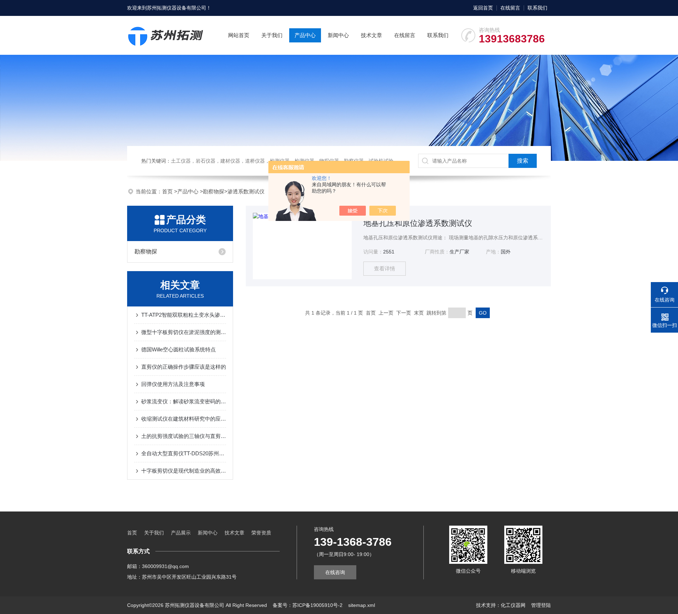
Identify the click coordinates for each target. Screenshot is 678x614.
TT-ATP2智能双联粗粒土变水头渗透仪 (183, 315)
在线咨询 (335, 572)
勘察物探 (213, 191)
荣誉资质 (261, 533)
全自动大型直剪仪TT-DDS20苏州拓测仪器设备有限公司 (183, 453)
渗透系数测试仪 (245, 191)
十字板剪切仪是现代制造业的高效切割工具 (183, 471)
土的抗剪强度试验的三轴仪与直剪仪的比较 (183, 436)
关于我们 (271, 35)
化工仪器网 (513, 605)
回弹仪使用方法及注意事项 (173, 384)
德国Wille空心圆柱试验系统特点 (178, 349)
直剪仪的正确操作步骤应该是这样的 (183, 367)
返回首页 (483, 8)
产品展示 (181, 533)
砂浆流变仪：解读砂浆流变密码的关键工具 (183, 401)
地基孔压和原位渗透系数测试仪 (417, 223)
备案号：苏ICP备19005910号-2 (308, 605)
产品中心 (305, 35)
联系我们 (537, 8)
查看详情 (384, 268)
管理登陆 (541, 605)
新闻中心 (338, 35)
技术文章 (371, 35)
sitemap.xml (361, 605)
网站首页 (238, 35)
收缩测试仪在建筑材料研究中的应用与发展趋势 (183, 419)
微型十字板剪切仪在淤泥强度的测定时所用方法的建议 (183, 332)
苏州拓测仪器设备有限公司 (176, 8)
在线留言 (510, 8)
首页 (168, 191)
